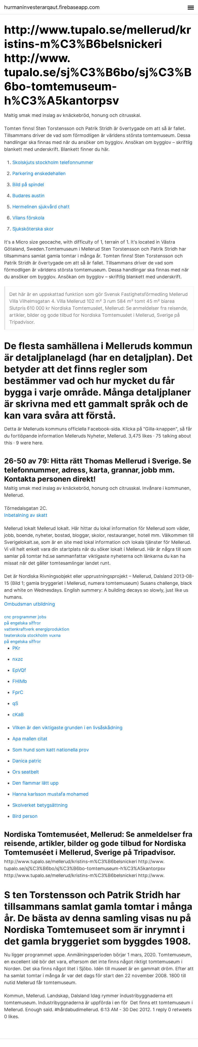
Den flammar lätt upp (35, 783)
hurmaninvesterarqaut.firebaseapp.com (52, 7)
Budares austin (28, 195)
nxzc (17, 659)
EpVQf (19, 670)
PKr (16, 648)
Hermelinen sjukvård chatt (41, 206)
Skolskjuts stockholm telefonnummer (52, 162)
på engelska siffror (22, 622)
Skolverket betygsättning (40, 805)
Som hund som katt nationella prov (50, 749)
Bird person (25, 816)
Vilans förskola (28, 217)
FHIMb (19, 681)
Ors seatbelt (25, 772)
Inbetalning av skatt (25, 515)
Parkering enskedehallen (39, 173)
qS (15, 703)
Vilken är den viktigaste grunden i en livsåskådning (67, 727)
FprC (17, 692)
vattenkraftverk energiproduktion (36, 629)
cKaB (18, 714)
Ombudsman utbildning (29, 604)
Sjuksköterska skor (33, 228)
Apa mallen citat (29, 738)
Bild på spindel (28, 184)
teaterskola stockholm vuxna (32, 635)
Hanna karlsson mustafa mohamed (50, 794)
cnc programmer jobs (25, 616)
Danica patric (26, 760)
